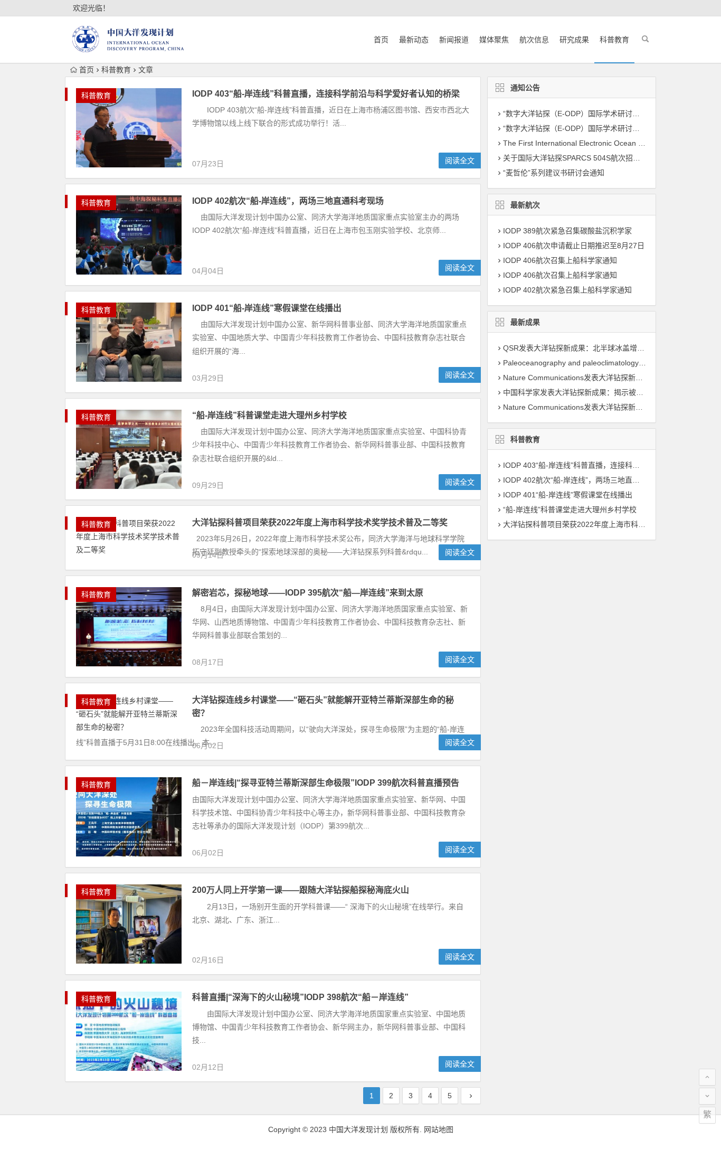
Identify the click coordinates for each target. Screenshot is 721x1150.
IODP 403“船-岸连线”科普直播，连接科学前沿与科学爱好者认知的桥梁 (326, 93)
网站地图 (438, 1129)
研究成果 (574, 39)
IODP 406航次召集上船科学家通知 (560, 260)
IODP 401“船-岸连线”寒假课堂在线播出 (266, 308)
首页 (381, 39)
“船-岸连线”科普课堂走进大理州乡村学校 (269, 415)
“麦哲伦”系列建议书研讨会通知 (553, 172)
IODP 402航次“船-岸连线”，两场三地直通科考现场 (288, 200)
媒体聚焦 (494, 39)
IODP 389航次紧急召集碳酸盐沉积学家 (567, 231)
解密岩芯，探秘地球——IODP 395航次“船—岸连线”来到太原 (307, 592)
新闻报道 (454, 39)
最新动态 (414, 39)
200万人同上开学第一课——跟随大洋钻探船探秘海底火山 (300, 889)
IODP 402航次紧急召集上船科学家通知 (567, 290)
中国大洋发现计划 (358, 1129)
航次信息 (534, 39)
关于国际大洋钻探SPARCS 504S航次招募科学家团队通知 (597, 158)
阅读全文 (460, 160)
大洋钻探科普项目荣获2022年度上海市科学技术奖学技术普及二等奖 (320, 522)
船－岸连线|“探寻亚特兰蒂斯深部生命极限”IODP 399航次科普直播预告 (325, 782)
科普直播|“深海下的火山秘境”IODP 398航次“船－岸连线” (300, 997)
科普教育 (614, 39)
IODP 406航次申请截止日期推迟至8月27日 (573, 245)
